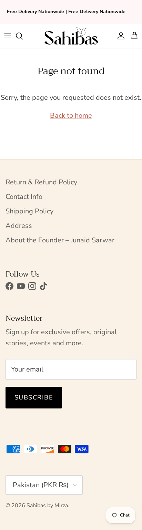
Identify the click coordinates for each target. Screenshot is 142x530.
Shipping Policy (29, 211)
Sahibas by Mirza (47, 505)
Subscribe (33, 397)
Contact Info (24, 196)
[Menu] (7, 36)
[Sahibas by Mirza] (71, 36)
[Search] (22, 36)
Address (19, 225)
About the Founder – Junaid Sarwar (60, 240)
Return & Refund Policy (41, 182)
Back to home (71, 115)
